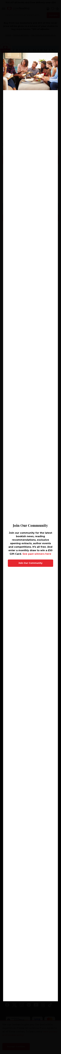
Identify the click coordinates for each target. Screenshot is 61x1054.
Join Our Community (30, 563)
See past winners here (37, 553)
